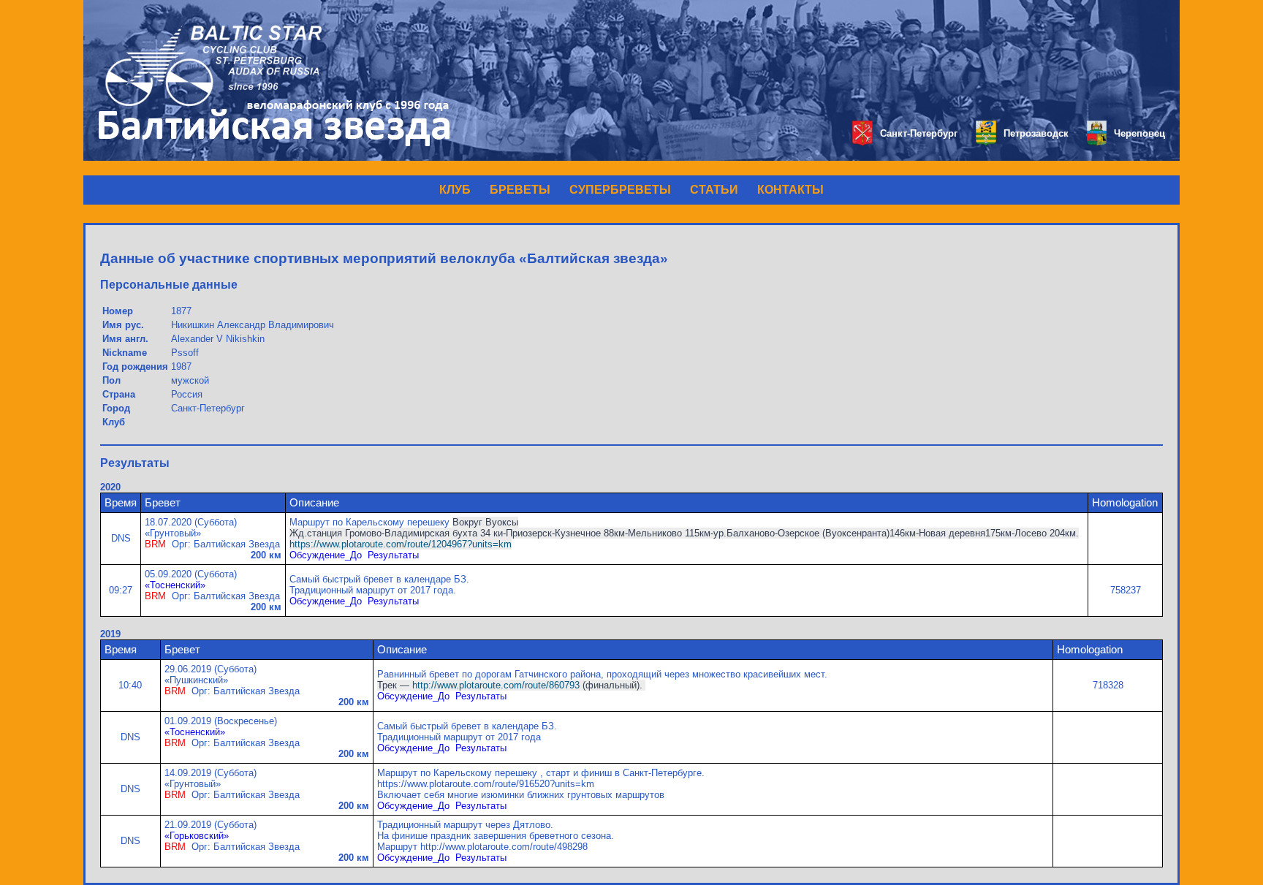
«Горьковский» (196, 835)
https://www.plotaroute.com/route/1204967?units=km (400, 544)
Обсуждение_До (325, 555)
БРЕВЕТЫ (520, 189)
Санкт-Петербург (918, 133)
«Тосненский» (175, 585)
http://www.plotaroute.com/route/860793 (496, 685)
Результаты (393, 555)
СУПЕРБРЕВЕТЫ (620, 189)
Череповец (1139, 133)
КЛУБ (455, 189)
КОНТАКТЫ (790, 189)
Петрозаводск (1036, 133)
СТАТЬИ (714, 189)
